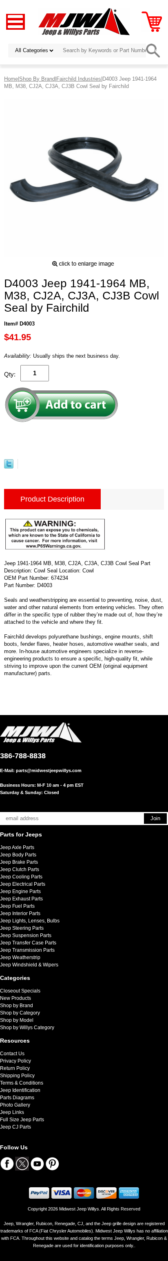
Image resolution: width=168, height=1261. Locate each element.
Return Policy (15, 1068)
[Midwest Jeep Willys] (84, 21)
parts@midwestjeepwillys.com (49, 770)
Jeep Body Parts (18, 855)
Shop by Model (16, 1020)
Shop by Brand (16, 1005)
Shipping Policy (17, 1075)
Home (11, 79)
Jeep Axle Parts (17, 847)
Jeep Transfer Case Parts (28, 943)
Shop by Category (20, 1013)
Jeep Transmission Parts (27, 950)
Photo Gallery (15, 1105)
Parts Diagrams (17, 1097)
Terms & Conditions (21, 1083)
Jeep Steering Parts (22, 928)
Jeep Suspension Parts (25, 935)
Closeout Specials (20, 991)
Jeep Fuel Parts (17, 906)
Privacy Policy (15, 1061)
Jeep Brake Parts (19, 862)
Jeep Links (12, 1112)
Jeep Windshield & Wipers (29, 965)
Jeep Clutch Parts (19, 869)
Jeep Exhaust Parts (21, 899)
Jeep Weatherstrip (20, 957)
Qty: (9, 374)
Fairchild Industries (78, 79)
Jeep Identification (20, 1090)
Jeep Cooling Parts (21, 877)
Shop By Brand (37, 79)
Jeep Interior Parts (20, 913)
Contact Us (12, 1053)
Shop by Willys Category (27, 1027)
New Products (15, 998)
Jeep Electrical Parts (22, 884)
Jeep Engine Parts (20, 891)
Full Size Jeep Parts (22, 1119)
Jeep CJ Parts (15, 1127)
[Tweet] (8, 467)
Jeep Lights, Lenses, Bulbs (30, 921)
